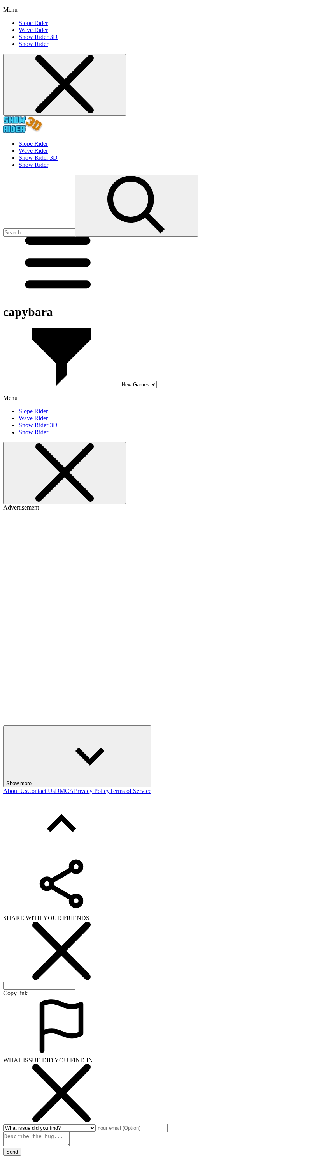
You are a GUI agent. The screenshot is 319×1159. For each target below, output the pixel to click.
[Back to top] (61, 851)
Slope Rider (33, 22)
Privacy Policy (92, 790)
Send (12, 1152)
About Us (15, 790)
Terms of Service (130, 790)
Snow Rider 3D (38, 37)
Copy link (15, 993)
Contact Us (41, 790)
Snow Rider (33, 44)
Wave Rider (33, 30)
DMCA (64, 790)
